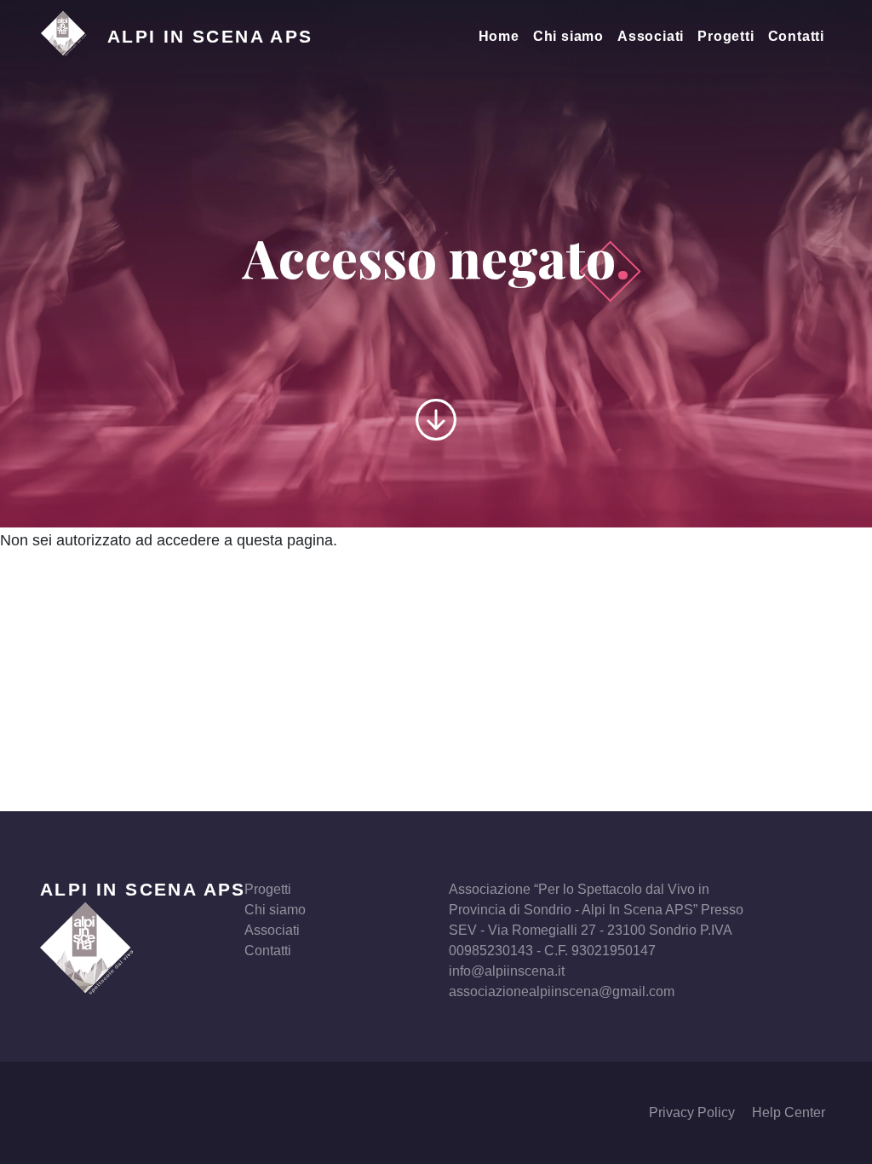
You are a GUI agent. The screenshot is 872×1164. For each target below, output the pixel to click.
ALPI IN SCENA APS (143, 889)
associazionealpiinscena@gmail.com (561, 991)
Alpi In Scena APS (210, 36)
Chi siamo (568, 36)
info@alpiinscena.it (507, 971)
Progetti (725, 36)
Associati (650, 36)
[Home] (74, 36)
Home (499, 36)
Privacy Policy (692, 1112)
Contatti (796, 36)
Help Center (788, 1112)
